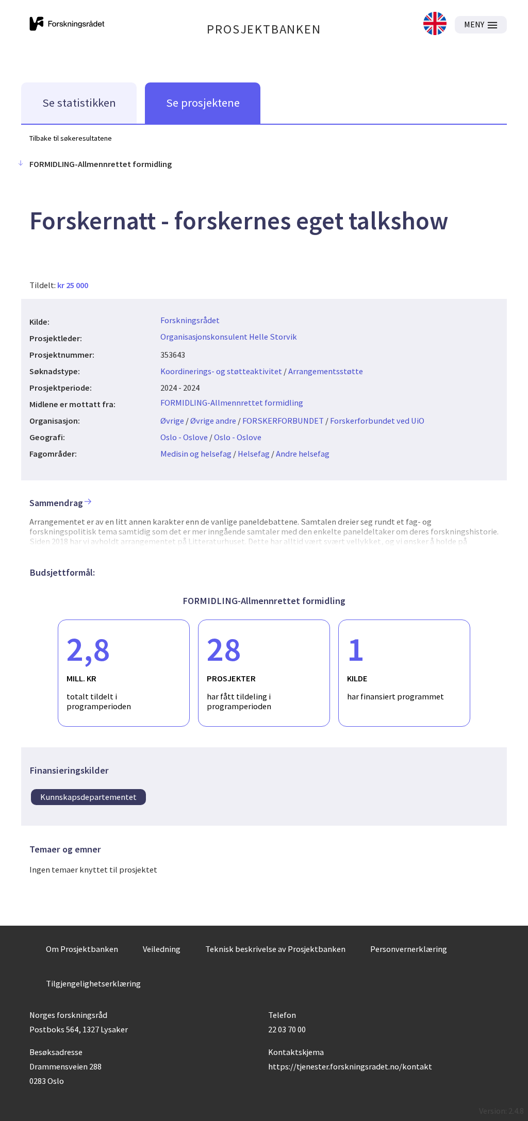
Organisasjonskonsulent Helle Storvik (228, 336)
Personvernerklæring (408, 949)
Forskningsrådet (190, 320)
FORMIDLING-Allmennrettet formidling (231, 402)
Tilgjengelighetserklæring (93, 983)
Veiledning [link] (161, 949)
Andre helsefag (302, 453)
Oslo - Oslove (184, 437)
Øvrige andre (213, 420)
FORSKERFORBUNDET (283, 420)
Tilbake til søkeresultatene (70, 138)
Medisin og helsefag (196, 453)
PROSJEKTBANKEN (264, 29)
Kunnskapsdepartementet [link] (88, 797)
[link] (435, 24)
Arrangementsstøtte (325, 371)
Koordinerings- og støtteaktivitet (221, 371)
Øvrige (172, 420)
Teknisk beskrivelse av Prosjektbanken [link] (275, 949)
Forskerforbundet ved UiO (377, 420)
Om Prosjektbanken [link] (82, 949)
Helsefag (254, 453)
